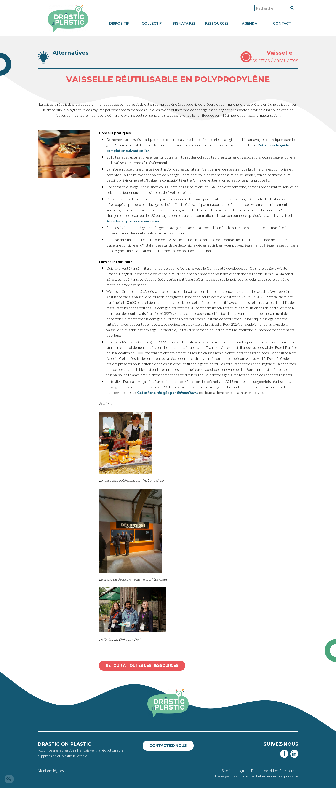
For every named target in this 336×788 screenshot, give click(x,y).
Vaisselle (280, 52)
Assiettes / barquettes (273, 60)
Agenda (249, 23)
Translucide (260, 770)
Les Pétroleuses (285, 770)
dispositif (119, 23)
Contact (282, 23)
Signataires (184, 23)
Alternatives (70, 52)
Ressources (217, 23)
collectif (152, 23)
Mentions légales (51, 770)
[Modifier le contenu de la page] (9, 779)
